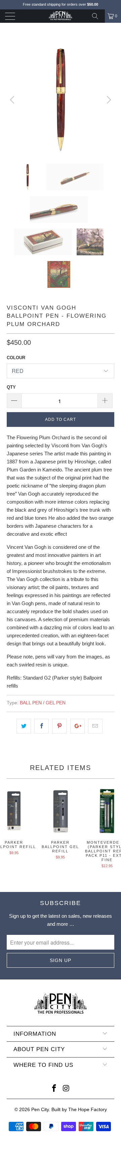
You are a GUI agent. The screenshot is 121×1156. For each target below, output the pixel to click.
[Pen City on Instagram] (66, 1089)
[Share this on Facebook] (41, 726)
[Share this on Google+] (77, 726)
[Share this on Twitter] (23, 726)
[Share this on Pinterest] (59, 726)
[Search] (97, 16)
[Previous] (13, 99)
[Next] (108, 99)
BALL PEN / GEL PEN (43, 702)
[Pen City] (60, 16)
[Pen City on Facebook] (54, 1089)
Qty (11, 387)
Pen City (40, 1109)
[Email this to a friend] (95, 726)
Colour (16, 357)
